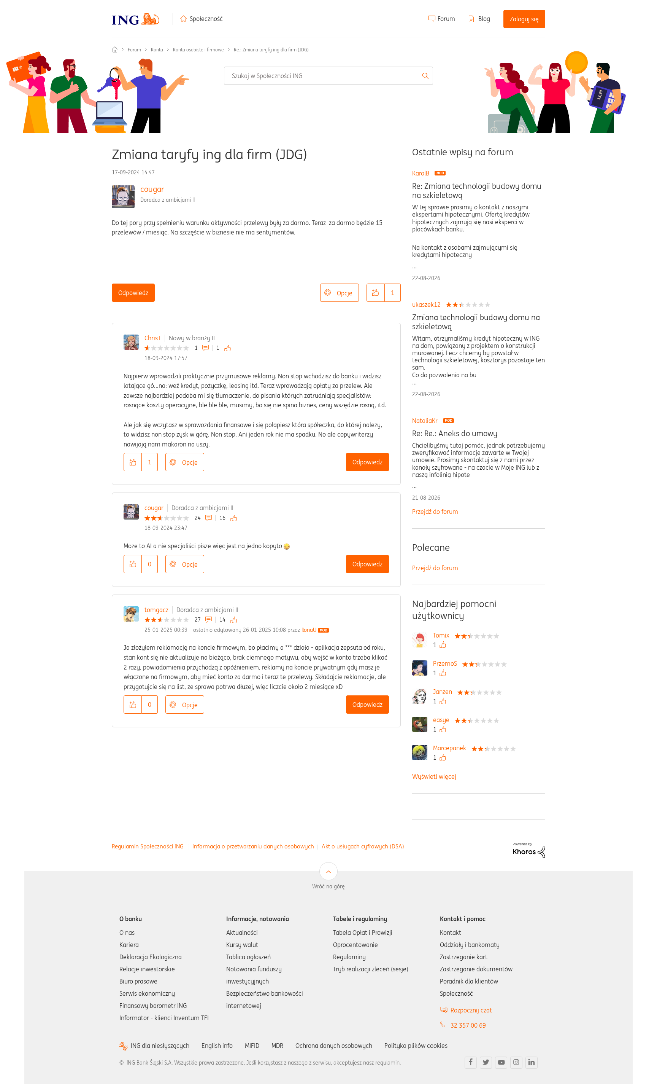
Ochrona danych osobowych (333, 1045)
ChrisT (152, 338)
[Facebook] (471, 1063)
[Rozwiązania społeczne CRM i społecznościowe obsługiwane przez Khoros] (529, 849)
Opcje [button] (344, 293)
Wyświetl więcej (434, 776)
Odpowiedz (133, 293)
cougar (152, 189)
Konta (157, 50)
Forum (446, 18)
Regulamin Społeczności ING (148, 846)
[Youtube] (501, 1063)
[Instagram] (516, 1063)
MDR (277, 1045)
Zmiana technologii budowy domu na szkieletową (476, 322)
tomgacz (156, 610)
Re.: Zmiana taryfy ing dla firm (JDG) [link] (271, 50)
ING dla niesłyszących (160, 1045)
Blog (484, 18)
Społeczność (206, 18)
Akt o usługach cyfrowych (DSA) (363, 846)
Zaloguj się (524, 19)
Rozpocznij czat (471, 1010)
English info (217, 1045)
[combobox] (328, 76)
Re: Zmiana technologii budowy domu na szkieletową (476, 191)
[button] (376, 293)
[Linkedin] (531, 1063)
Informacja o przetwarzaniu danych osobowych (253, 846)
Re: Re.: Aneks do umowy (454, 433)
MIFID (252, 1045)
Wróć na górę (328, 886)
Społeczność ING (115, 49)
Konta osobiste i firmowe (198, 50)
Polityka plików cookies (416, 1045)
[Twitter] (486, 1063)
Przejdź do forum (435, 511)
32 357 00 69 (468, 1025)
